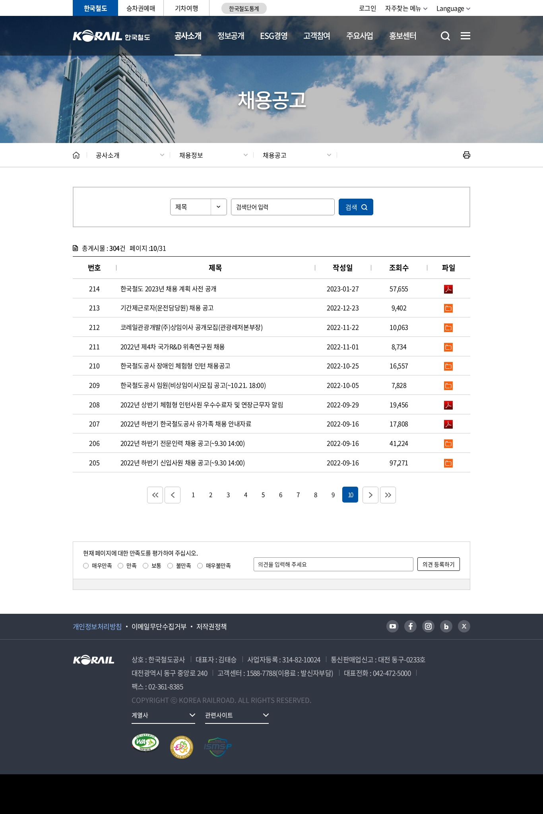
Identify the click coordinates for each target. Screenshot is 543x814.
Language (450, 8)
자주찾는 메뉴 (403, 8)
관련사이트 (219, 715)
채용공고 (275, 155)
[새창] (392, 626)
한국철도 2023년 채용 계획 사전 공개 (168, 288)
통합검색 (445, 36)
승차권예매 (140, 8)
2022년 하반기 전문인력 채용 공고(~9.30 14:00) (182, 443)
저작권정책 (211, 626)
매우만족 (102, 565)
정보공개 (230, 35)
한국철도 (95, 8)
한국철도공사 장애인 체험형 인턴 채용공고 (175, 365)
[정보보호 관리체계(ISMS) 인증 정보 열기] (218, 747)
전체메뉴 (465, 35)
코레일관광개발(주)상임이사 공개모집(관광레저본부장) (191, 327)
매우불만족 (218, 565)
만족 (131, 565)
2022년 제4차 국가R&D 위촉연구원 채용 (172, 346)
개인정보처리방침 (97, 626)
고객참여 (316, 35)
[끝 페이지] (388, 495)
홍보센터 (402, 35)
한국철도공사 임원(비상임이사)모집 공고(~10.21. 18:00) (193, 385)
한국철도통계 (244, 8)
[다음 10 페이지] (370, 495)
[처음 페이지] (155, 495)
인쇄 (466, 155)
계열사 (140, 715)
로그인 (367, 8)
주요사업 (359, 35)
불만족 (183, 565)
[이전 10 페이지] (172, 495)
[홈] (76, 155)
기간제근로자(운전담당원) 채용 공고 (167, 307)
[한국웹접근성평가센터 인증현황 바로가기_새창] (145, 747)
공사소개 (188, 35)
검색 (351, 207)
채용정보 (191, 155)
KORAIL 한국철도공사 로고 (111, 36)
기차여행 (186, 8)
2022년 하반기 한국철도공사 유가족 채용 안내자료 (186, 423)
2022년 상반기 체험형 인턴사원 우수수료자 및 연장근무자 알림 (201, 404)
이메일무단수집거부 (159, 626)
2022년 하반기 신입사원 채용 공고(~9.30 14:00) (182, 462)
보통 (156, 565)
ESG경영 (273, 35)
